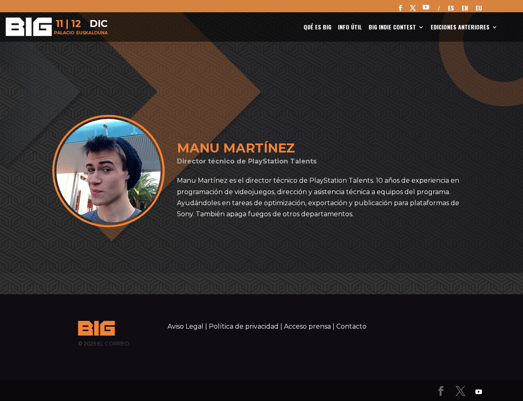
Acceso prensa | (309, 326)
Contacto (351, 326)
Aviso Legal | (187, 326)
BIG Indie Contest (392, 27)
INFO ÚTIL (350, 27)
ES (451, 8)
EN (465, 8)
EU (479, 8)
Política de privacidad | (245, 326)
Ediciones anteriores (460, 27)
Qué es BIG (317, 27)
